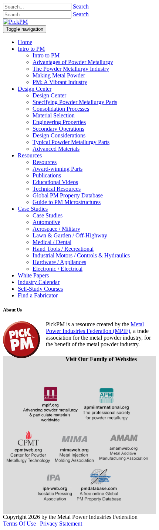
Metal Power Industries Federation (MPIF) (95, 327)
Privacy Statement (61, 523)
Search (81, 6)
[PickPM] (15, 22)
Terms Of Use (19, 523)
